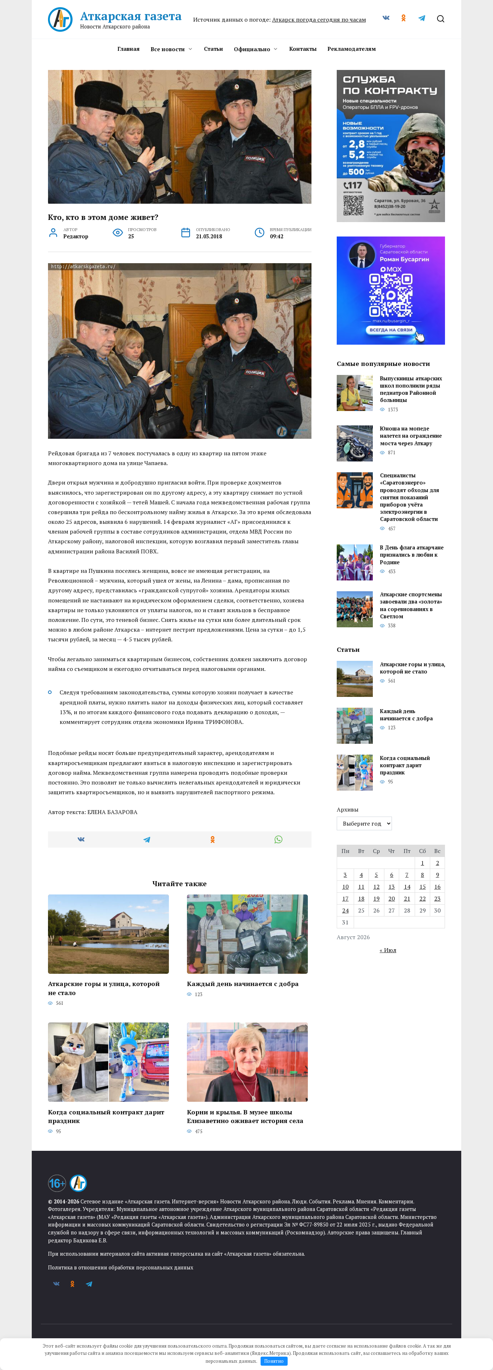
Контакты (303, 48)
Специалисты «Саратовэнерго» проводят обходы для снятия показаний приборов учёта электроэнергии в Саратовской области (409, 497)
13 (391, 886)
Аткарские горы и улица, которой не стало (104, 988)
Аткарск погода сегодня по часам (319, 19)
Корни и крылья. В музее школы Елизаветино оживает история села (245, 1116)
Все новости (167, 49)
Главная (128, 48)
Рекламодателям (351, 48)
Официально (252, 49)
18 (361, 898)
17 (345, 898)
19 (376, 898)
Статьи (213, 48)
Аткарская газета (131, 15)
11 (361, 886)
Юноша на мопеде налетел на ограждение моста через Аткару (411, 436)
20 (391, 898)
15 (422, 886)
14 (407, 886)
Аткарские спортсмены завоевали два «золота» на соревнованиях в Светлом (411, 605)
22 (422, 898)
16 (437, 886)
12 (376, 886)
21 (407, 898)
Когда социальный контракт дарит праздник (106, 1116)
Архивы (347, 809)
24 (345, 910)
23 (437, 898)
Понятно (274, 1361)
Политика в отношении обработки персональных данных (120, 1267)
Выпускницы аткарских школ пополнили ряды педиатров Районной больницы (411, 389)
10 (345, 886)
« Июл (388, 950)
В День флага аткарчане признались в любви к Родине (412, 555)
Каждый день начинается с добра (243, 984)
